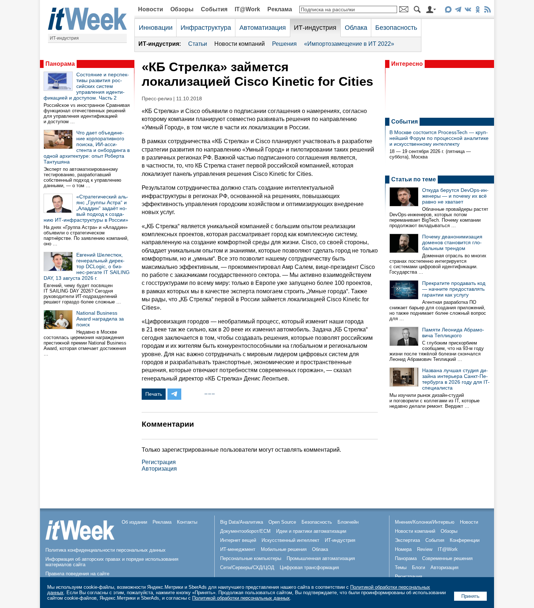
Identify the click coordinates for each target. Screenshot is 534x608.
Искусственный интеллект (290, 540)
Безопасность (396, 27)
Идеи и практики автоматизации (311, 531)
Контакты (187, 522)
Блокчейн (348, 522)
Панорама (60, 64)
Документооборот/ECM (245, 531)
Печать (153, 394)
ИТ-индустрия (64, 38)
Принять (470, 596)
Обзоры (182, 9)
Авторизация (159, 469)
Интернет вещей (238, 540)
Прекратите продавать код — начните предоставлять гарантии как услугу (453, 289)
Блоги (418, 567)
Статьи (197, 44)
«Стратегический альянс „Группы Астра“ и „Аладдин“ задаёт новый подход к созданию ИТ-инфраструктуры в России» (86, 208)
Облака (356, 27)
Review (424, 549)
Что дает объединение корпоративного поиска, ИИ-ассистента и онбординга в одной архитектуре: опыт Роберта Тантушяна (87, 147)
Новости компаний (239, 44)
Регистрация (159, 462)
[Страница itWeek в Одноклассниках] (477, 11)
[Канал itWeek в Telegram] (458, 11)
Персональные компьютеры (250, 558)
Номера (403, 549)
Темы (400, 567)
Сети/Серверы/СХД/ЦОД (247, 567)
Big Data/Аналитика (241, 522)
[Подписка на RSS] (487, 11)
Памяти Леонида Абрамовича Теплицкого (453, 332)
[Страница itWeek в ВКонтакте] (468, 11)
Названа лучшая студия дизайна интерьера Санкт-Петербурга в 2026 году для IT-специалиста (456, 379)
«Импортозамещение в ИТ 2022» (349, 44)
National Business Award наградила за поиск (100, 318)
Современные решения (447, 558)
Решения (284, 44)
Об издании (134, 522)
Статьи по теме (413, 179)
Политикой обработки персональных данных (241, 598)
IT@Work (247, 9)
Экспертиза (407, 540)
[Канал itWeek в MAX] (448, 11)
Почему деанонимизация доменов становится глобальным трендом (452, 242)
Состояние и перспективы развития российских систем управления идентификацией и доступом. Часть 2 (86, 86)
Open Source (282, 522)
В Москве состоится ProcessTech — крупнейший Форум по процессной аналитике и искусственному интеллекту (439, 138)
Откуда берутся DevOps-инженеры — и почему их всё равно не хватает (455, 196)
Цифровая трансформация (309, 567)
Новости (150, 9)
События (214, 9)
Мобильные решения (284, 549)
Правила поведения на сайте (77, 573)
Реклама (279, 9)
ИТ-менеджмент (237, 549)
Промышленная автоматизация (321, 558)
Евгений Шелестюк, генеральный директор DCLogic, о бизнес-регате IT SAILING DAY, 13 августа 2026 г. (87, 266)
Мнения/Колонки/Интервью (424, 522)
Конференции (465, 540)
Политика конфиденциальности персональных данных (105, 550)
